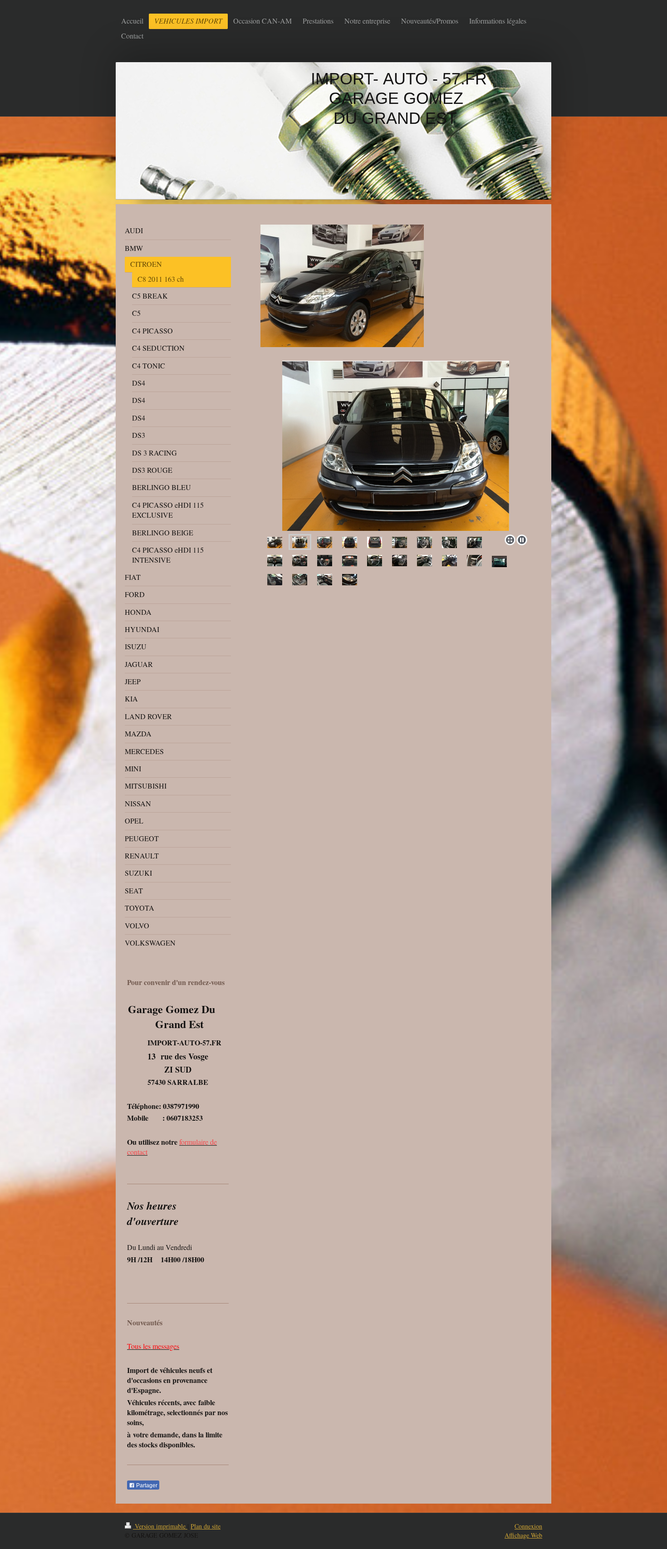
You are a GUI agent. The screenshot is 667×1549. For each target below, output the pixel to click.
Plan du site (206, 1526)
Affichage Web (523, 1535)
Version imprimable (160, 1526)
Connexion (528, 1526)
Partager (146, 1485)
